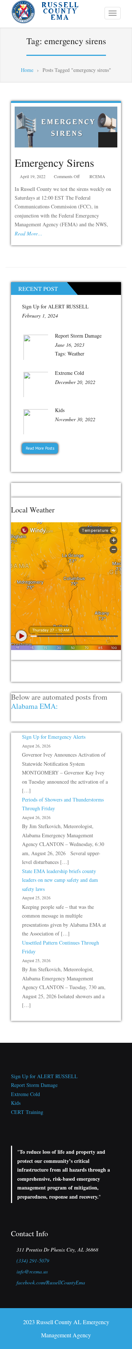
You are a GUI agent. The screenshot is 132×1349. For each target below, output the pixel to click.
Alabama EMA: (34, 706)
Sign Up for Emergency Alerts (53, 736)
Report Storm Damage (78, 335)
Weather (75, 353)
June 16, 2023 (69, 344)
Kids (60, 410)
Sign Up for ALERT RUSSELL (55, 306)
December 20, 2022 (75, 381)
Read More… (28, 233)
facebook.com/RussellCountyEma (50, 1282)
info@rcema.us (32, 1271)
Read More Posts (40, 448)
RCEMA (97, 176)
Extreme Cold (69, 372)
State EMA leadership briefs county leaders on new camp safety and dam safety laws (60, 880)
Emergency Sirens (54, 162)
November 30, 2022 (75, 419)
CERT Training (27, 1111)
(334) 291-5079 (32, 1260)
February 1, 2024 (40, 315)
